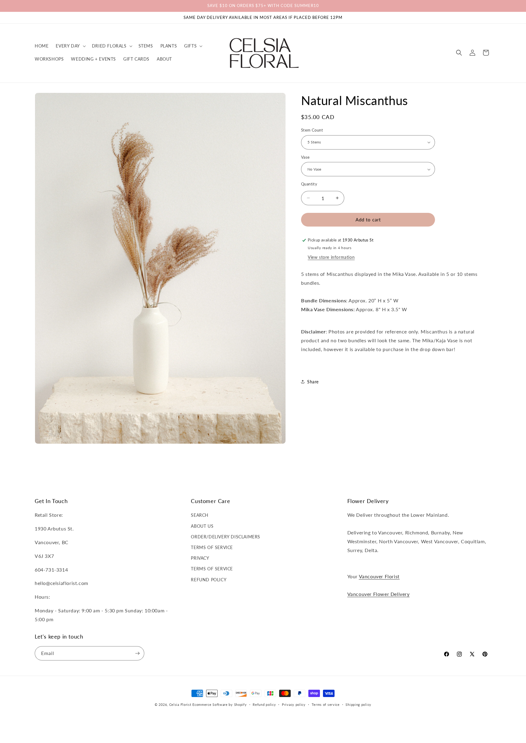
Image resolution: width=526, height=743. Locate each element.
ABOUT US (202, 526)
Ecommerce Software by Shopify (219, 704)
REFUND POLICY (208, 579)
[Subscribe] (137, 653)
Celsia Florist (180, 704)
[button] (70, 46)
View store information (331, 257)
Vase (305, 157)
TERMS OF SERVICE (212, 547)
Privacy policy (294, 704)
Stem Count (312, 130)
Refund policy (264, 704)
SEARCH (200, 515)
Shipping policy (358, 704)
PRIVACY (200, 558)
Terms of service (326, 704)
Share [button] (313, 381)
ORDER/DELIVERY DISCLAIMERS (225, 536)
